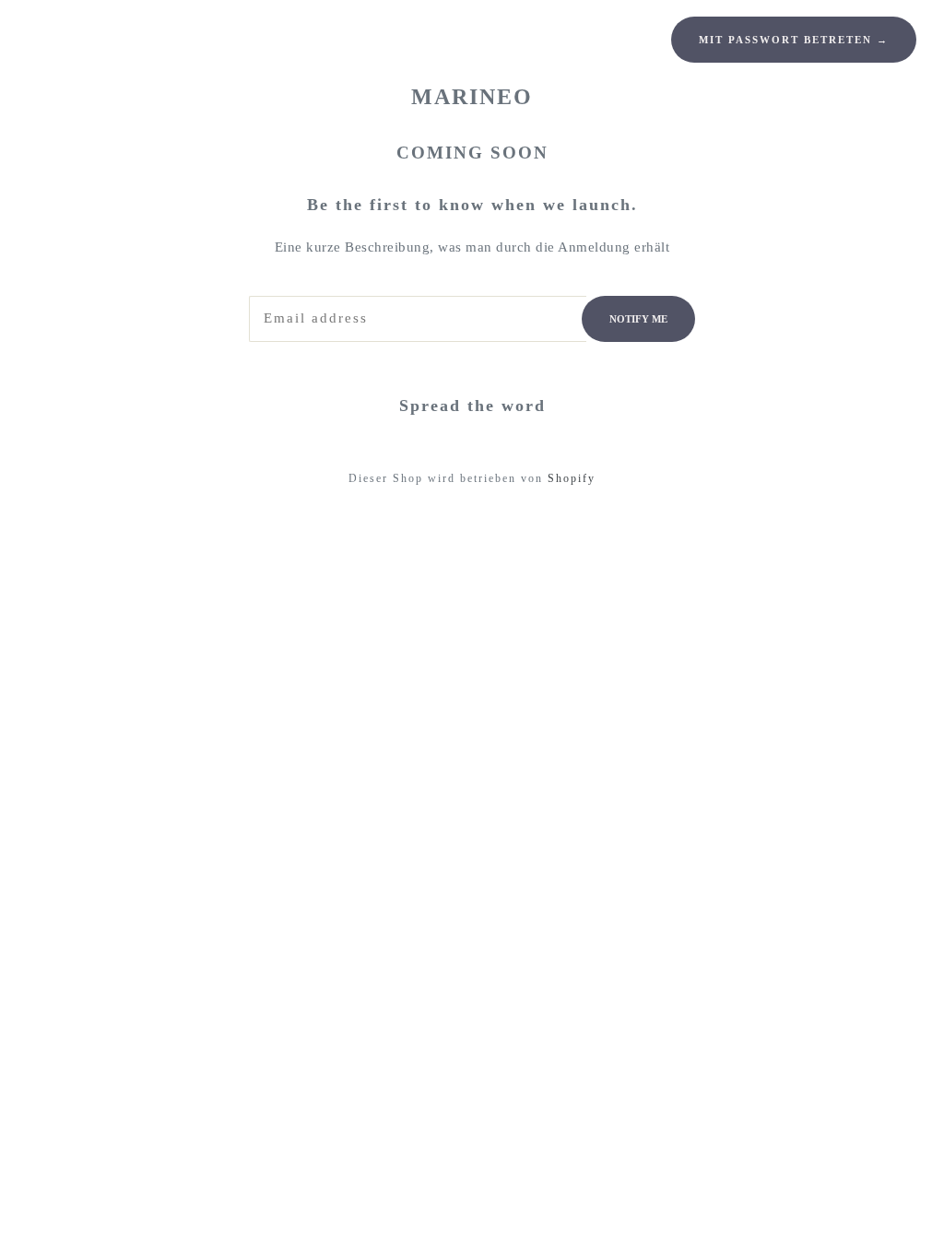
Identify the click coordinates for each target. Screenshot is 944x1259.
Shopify (572, 478)
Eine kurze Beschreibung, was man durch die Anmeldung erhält (472, 247)
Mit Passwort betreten (794, 39)
